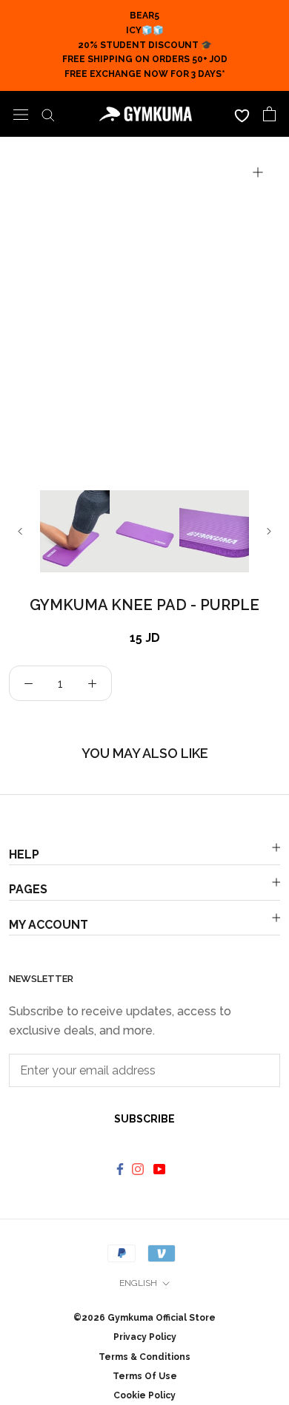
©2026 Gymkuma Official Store (144, 1318)
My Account (48, 925)
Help (24, 854)
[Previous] (20, 531)
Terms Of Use (145, 1376)
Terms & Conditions (144, 1357)
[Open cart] (269, 113)
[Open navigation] (20, 114)
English (138, 1283)
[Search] (48, 113)
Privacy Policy (144, 1337)
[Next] (269, 531)
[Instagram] (139, 1168)
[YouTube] (161, 1168)
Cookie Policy (144, 1395)
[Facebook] (120, 1168)
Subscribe (144, 1119)
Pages (28, 889)
